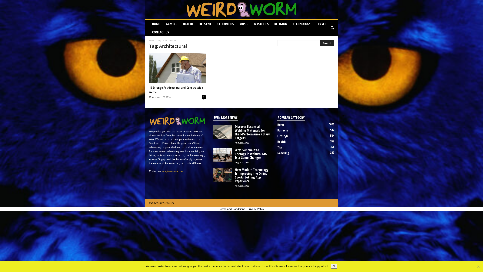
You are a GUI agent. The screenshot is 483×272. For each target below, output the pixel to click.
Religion (280, 24)
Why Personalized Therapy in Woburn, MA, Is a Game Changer (251, 154)
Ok (334, 266)
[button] (332, 28)
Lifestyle (205, 24)
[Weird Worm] (241, 9)
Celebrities (225, 24)
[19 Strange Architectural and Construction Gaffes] (177, 68)
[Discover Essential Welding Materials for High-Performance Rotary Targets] (222, 132)
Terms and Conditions (232, 208)
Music (243, 24)
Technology (302, 24)
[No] (478, 266)
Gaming (171, 24)
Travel (321, 24)
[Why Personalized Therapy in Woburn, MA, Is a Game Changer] (222, 155)
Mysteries (261, 24)
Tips (279, 147)
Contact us (160, 32)
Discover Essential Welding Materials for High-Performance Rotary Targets (252, 132)
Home (156, 24)
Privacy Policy (256, 208)
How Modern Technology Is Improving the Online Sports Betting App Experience (251, 175)
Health (188, 24)
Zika (151, 97)
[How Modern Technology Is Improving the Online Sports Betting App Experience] (222, 175)
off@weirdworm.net (172, 171)
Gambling (283, 153)
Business (282, 130)
